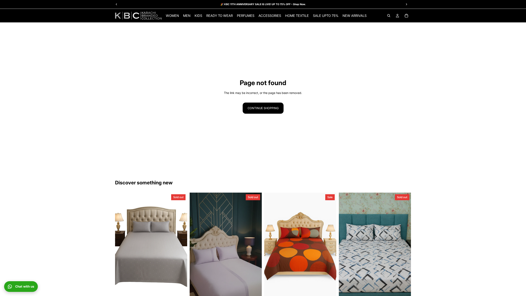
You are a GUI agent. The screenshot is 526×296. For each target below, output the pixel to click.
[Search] (388, 15)
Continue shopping (263, 108)
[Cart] (406, 15)
